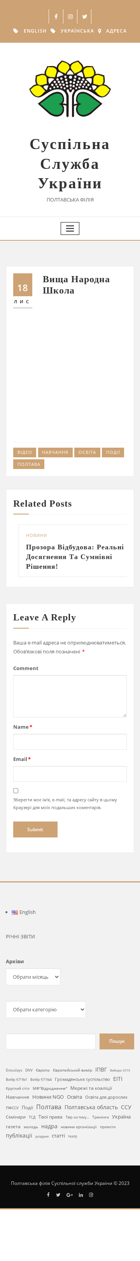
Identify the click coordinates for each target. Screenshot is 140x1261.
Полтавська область (91, 1107)
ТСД (32, 1117)
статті (58, 1135)
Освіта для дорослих (106, 1097)
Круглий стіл (18, 1088)
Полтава (29, 464)
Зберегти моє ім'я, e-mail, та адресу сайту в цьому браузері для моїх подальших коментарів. (65, 803)
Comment (25, 668)
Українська (77, 31)
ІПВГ (101, 1069)
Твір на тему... (77, 1117)
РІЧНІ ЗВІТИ (20, 936)
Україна (121, 1116)
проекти (108, 1126)
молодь (31, 1126)
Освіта (87, 452)
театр (72, 1136)
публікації (19, 1135)
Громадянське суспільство (82, 1079)
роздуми (42, 1136)
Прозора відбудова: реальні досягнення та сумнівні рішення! (71, 556)
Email (22, 759)
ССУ (126, 1107)
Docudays (14, 1070)
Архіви (15, 961)
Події (113, 452)
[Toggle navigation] (70, 228)
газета (13, 1126)
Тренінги (100, 1117)
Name (22, 726)
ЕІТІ (117, 1078)
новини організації (79, 1126)
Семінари (16, 1117)
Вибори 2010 (120, 1070)
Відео (25, 452)
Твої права (50, 1116)
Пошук (117, 1041)
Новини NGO (48, 1096)
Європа (43, 1070)
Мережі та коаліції (91, 1088)
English (35, 31)
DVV (29, 1070)
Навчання (55, 452)
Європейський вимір (72, 1070)
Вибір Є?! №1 (16, 1079)
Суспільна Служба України (70, 163)
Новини (32, 535)
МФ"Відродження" (50, 1088)
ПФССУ (12, 1107)
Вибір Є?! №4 (41, 1079)
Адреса (116, 31)
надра (49, 1126)
